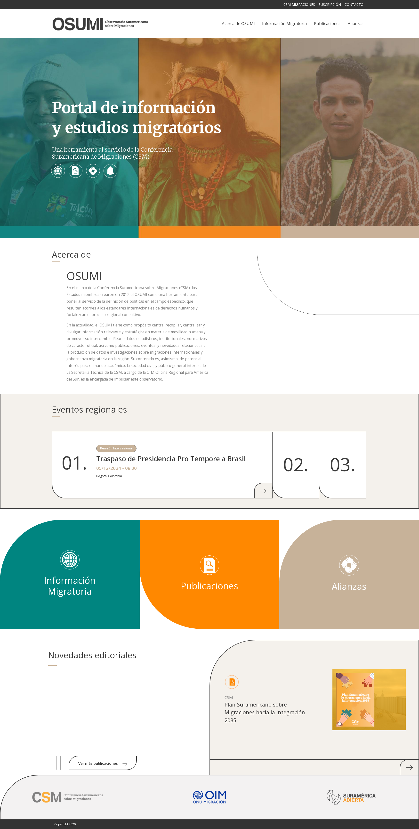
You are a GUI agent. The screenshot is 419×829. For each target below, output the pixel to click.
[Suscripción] (110, 170)
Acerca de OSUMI (238, 23)
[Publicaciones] (75, 170)
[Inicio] (100, 23)
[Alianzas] (92, 170)
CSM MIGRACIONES (299, 4)
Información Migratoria (284, 23)
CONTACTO (354, 4)
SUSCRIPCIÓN (330, 4)
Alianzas (355, 23)
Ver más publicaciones (98, 763)
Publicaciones (327, 23)
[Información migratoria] (58, 170)
